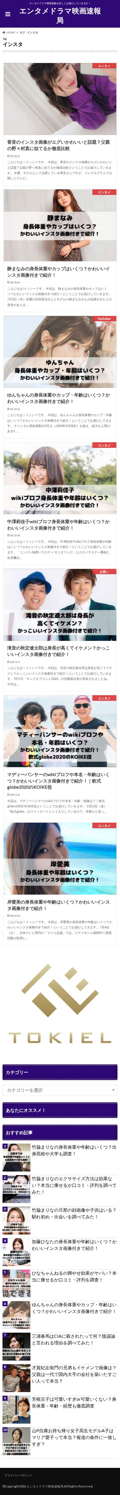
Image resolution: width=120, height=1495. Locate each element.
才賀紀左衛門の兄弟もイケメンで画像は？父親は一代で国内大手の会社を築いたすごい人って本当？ (74, 1374)
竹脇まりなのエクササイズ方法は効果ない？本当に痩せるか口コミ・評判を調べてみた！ (74, 1185)
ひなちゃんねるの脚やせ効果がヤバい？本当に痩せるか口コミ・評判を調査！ (74, 1276)
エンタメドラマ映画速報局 (60, 15)
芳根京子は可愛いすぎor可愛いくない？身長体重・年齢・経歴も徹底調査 (74, 1402)
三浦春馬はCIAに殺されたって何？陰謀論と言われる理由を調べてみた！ (73, 1339)
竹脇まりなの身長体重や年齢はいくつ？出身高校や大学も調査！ (74, 1150)
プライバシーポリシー (18, 1475)
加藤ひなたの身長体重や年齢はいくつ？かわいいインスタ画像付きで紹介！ (74, 1245)
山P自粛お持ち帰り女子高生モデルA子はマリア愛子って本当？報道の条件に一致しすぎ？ (74, 1437)
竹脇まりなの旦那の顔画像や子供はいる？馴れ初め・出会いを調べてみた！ (74, 1213)
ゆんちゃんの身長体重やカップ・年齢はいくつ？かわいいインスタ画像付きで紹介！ (74, 1308)
